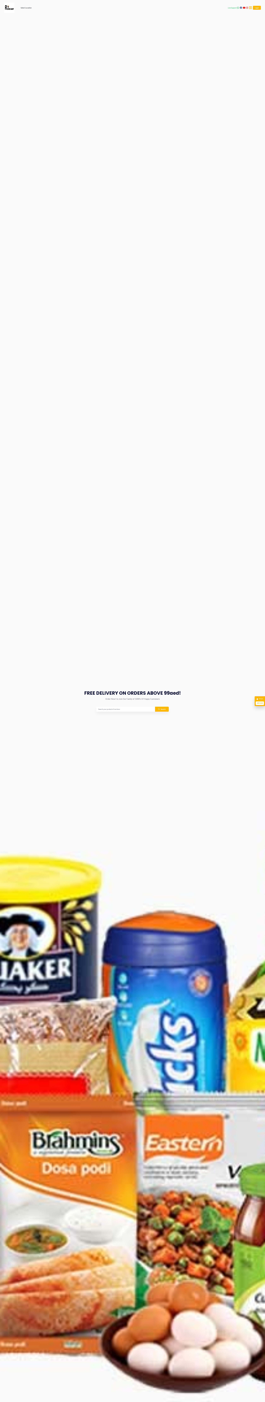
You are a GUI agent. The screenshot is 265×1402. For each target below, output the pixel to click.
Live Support (232, 8)
